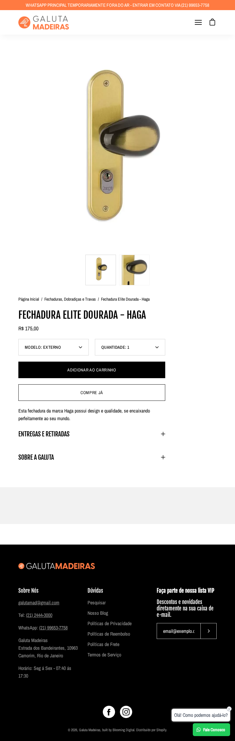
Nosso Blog (98, 613)
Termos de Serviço (104, 654)
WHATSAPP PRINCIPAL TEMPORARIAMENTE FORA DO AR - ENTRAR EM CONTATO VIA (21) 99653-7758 (117, 5)
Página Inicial (28, 299)
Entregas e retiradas (43, 434)
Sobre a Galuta (36, 457)
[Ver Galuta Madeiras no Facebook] (109, 712)
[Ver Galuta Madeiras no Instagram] (126, 712)
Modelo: (43, 347)
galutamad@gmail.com (38, 602)
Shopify (161, 730)
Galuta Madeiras (89, 730)
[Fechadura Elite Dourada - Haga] (100, 270)
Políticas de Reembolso (109, 633)
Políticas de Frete (103, 644)
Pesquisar (97, 602)
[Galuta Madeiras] (44, 22)
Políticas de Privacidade (110, 623)
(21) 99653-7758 (53, 627)
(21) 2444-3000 (39, 615)
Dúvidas (95, 590)
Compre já (91, 392)
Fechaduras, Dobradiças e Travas (70, 299)
